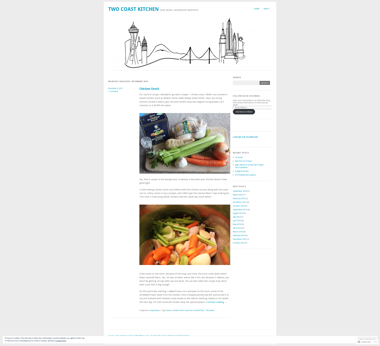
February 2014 (239, 235)
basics (169, 310)
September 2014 (240, 209)
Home (256, 9)
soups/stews (154, 310)
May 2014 (237, 224)
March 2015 (238, 195)
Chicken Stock (149, 89)
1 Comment (113, 91)
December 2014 (239, 202)
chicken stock (178, 310)
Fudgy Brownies (242, 171)
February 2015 (239, 198)
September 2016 (240, 191)
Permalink (210, 310)
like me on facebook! (245, 137)
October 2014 (239, 206)
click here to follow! (244, 112)
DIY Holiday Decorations (245, 175)
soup (187, 310)
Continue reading (216, 302)
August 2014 (238, 213)
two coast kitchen (133, 9)
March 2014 (238, 232)
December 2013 (239, 239)
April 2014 (237, 228)
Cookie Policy (60, 341)
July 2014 (236, 217)
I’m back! (239, 157)
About (266, 9)
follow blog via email (246, 96)
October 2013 (239, 243)
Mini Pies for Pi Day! (243, 161)
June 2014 (237, 220)
